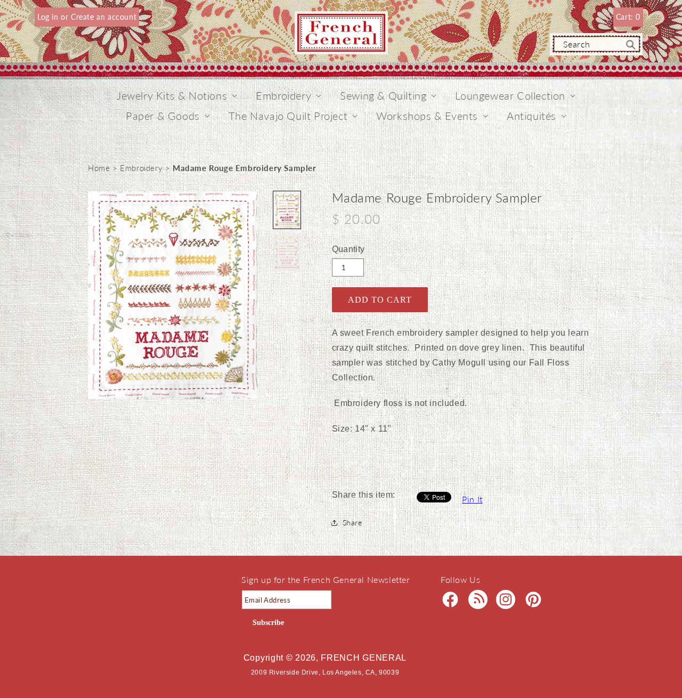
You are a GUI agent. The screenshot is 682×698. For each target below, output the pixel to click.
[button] (171, 95)
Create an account (103, 16)
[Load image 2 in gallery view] (287, 252)
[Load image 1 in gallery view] (287, 210)
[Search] (631, 44)
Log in (49, 16)
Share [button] (352, 522)
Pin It (472, 499)
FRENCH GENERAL (364, 657)
